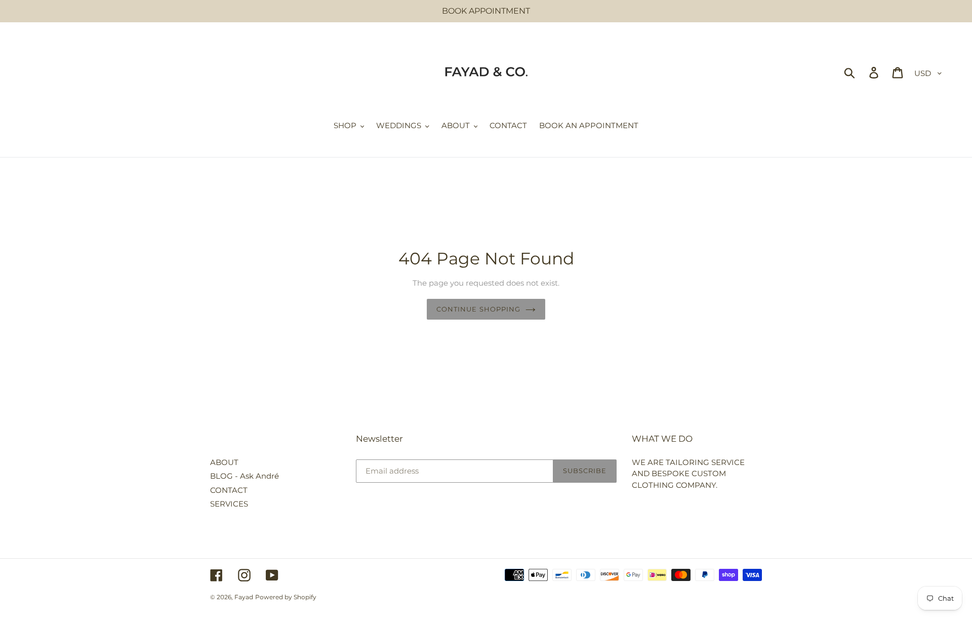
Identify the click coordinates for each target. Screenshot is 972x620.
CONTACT (229, 490)
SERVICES (229, 504)
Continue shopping (478, 309)
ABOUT (224, 462)
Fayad (243, 597)
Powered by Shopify (285, 597)
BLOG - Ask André (244, 476)
